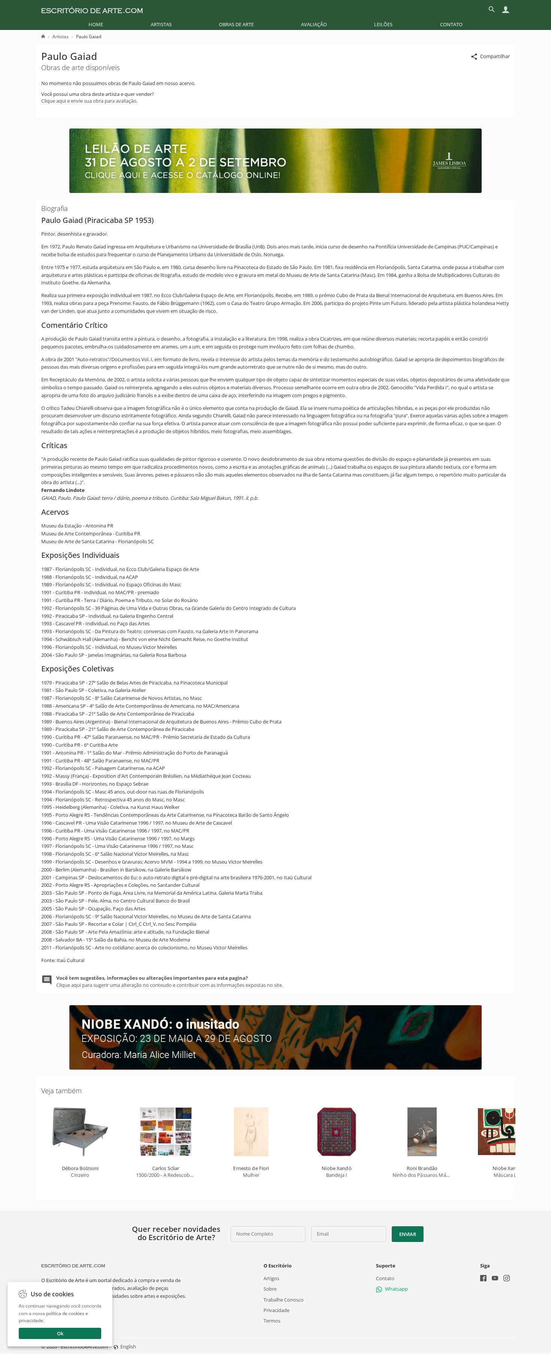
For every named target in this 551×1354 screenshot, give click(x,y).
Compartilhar (495, 56)
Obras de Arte (236, 24)
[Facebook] (483, 1279)
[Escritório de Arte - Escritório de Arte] (73, 1265)
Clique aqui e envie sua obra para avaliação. (89, 100)
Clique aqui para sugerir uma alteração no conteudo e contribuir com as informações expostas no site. (169, 981)
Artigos (271, 1278)
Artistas (161, 24)
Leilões (383, 24)
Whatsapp (396, 1289)
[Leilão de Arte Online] (275, 191)
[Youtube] (495, 1279)
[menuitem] (95, 24)
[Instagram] (506, 1279)
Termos (272, 1320)
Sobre (270, 1289)
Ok (60, 1333)
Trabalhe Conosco (284, 1299)
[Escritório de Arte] (92, 9)
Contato (451, 24)
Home (95, 24)
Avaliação (314, 24)
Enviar (407, 1234)
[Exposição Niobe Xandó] (275, 1067)
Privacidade (276, 1310)
